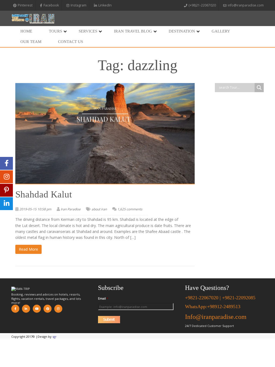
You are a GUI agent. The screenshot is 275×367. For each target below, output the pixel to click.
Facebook (51, 5)
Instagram (78, 5)
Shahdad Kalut (43, 194)
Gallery (221, 31)
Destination (182, 31)
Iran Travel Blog (133, 31)
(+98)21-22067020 (202, 5)
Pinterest (25, 5)
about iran (99, 209)
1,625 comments (129, 209)
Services (88, 31)
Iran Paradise (71, 209)
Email (103, 298)
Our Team (30, 41)
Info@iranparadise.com (216, 316)
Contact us (70, 41)
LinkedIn (105, 5)
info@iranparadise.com (246, 5)
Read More (28, 249)
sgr (54, 336)
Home (26, 31)
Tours (55, 31)
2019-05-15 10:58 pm (35, 209)
